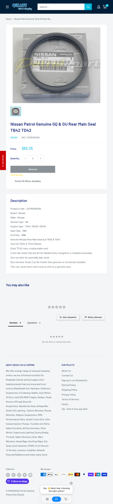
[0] (105, 7)
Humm (65, 404)
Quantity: (15, 158)
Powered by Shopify (15, 494)
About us (66, 370)
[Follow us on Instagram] (19, 475)
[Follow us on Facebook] (8, 475)
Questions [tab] (32, 322)
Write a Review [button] (95, 317)
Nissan (13, 137)
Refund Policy (69, 385)
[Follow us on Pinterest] (25, 475)
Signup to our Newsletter (75, 380)
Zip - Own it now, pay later (75, 408)
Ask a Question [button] (69, 317)
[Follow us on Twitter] (13, 475)
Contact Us (67, 375)
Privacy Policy (69, 394)
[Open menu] (7, 7)
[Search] (88, 7)
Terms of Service (70, 399)
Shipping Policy (69, 389)
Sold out (33, 169)
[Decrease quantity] (25, 158)
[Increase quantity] (41, 158)
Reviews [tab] (14, 322)
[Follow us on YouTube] (30, 475)
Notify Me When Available (28, 181)
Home (8, 19)
